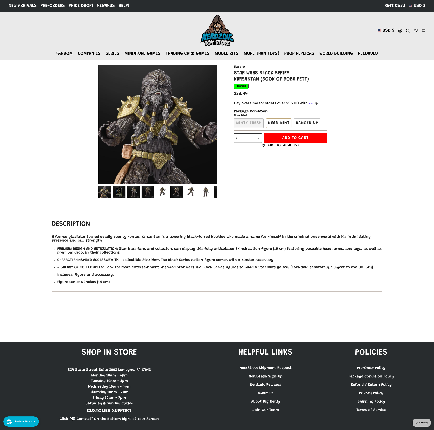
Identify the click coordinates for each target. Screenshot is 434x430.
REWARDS (106, 6)
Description (71, 224)
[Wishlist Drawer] (416, 31)
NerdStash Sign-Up (265, 376)
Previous (98, 124)
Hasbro (239, 66)
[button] (64, 53)
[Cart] (423, 31)
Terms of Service (371, 410)
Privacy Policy (371, 393)
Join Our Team (265, 410)
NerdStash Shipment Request (266, 368)
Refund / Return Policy (371, 385)
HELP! (124, 6)
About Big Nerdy (265, 402)
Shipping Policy (371, 402)
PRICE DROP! (81, 6)
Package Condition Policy (371, 376)
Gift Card (395, 6)
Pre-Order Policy (371, 368)
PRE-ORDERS (53, 6)
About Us (265, 393)
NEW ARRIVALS (22, 6)
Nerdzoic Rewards (265, 385)
